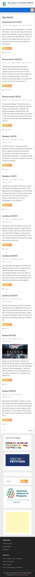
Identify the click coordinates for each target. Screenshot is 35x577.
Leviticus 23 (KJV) (10, 256)
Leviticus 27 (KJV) (10, 216)
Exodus (6, 384)
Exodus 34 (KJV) (9, 391)
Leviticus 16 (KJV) (10, 295)
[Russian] (26, 445)
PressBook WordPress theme (20, 575)
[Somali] (7, 447)
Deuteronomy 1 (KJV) (11, 96)
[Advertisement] (17, 522)
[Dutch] (13, 443)
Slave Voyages (7, 564)
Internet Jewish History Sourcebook (12, 567)
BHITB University (7, 543)
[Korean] (20, 445)
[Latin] (22, 445)
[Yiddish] (15, 447)
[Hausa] (7, 445)
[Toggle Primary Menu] (32, 10)
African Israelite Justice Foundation (12, 558)
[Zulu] (20, 447)
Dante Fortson (18, 25)
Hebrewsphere (7, 546)
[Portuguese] (24, 445)
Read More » (7, 49)
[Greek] (24, 443)
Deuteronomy (8, 52)
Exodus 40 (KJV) (9, 335)
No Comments (28, 26)
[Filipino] (18, 443)
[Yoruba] (18, 447)
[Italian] (15, 445)
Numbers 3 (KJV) (9, 136)
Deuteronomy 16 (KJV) (12, 59)
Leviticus (6, 249)
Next (30, 430)
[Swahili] (13, 447)
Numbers (6, 169)
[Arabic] (9, 443)
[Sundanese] (11, 447)
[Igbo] (13, 445)
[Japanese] (18, 445)
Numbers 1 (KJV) (9, 176)
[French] (20, 443)
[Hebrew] (9, 445)
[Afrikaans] (7, 443)
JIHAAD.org (6, 549)
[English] (15, 443)
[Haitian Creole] (26, 443)
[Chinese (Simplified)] (11, 443)
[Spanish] (9, 447)
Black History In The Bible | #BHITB (20, 3)
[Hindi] (11, 445)
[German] (22, 443)
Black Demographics (8, 561)
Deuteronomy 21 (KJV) (12, 22)
